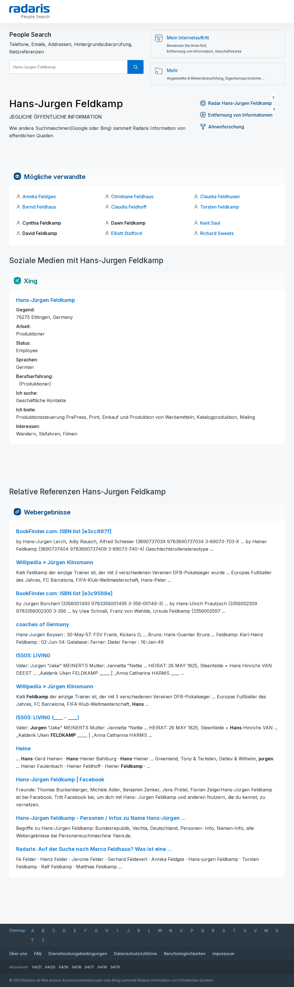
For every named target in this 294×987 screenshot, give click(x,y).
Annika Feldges (39, 196)
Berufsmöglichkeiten (185, 953)
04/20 (50, 967)
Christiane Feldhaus (132, 196)
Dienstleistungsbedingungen (78, 953)
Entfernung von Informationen (240, 115)
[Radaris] (29, 8)
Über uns (18, 953)
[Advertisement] (147, 156)
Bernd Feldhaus (39, 207)
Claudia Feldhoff (128, 207)
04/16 (102, 967)
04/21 (37, 967)
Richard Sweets (217, 233)
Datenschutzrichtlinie (135, 953)
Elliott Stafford (126, 233)
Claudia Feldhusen (220, 196)
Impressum (223, 953)
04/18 (76, 967)
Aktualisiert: (19, 967)
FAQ (38, 953)
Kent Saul (210, 223)
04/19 (63, 967)
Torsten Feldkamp (219, 207)
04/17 (89, 967)
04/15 (115, 967)
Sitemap (17, 930)
